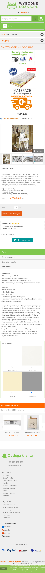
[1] (17, 159)
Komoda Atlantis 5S (32, 432)
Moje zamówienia (9, 505)
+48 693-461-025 (15, 462)
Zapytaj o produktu (7, 234)
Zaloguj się (23, 12)
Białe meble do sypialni (10, 119)
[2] (28, 159)
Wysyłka (5, 483)
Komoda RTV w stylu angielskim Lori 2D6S (12, 432)
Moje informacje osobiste (11, 512)
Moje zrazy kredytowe (10, 507)
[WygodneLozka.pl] (22, 5)
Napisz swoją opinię (9, 228)
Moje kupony (7, 515)
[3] (38, 159)
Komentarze (6, 267)
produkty (9, 34)
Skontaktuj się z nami (10, 480)
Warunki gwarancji (9, 493)
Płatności (6, 496)
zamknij (3, 568)
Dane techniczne (8, 257)
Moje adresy (7, 510)
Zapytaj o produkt (9, 262)
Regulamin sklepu (9, 488)
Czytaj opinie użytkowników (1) (13, 226)
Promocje (6, 475)
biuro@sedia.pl (14, 465)
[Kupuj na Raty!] (22, 240)
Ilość (3, 208)
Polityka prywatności (10, 485)
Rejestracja (6, 517)
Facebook (7, 527)
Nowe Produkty (8, 478)
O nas (5, 491)
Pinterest (7, 536)
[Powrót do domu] (1, 119)
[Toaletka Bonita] (6, 159)
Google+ (7, 533)
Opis (4, 252)
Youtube (7, 530)
